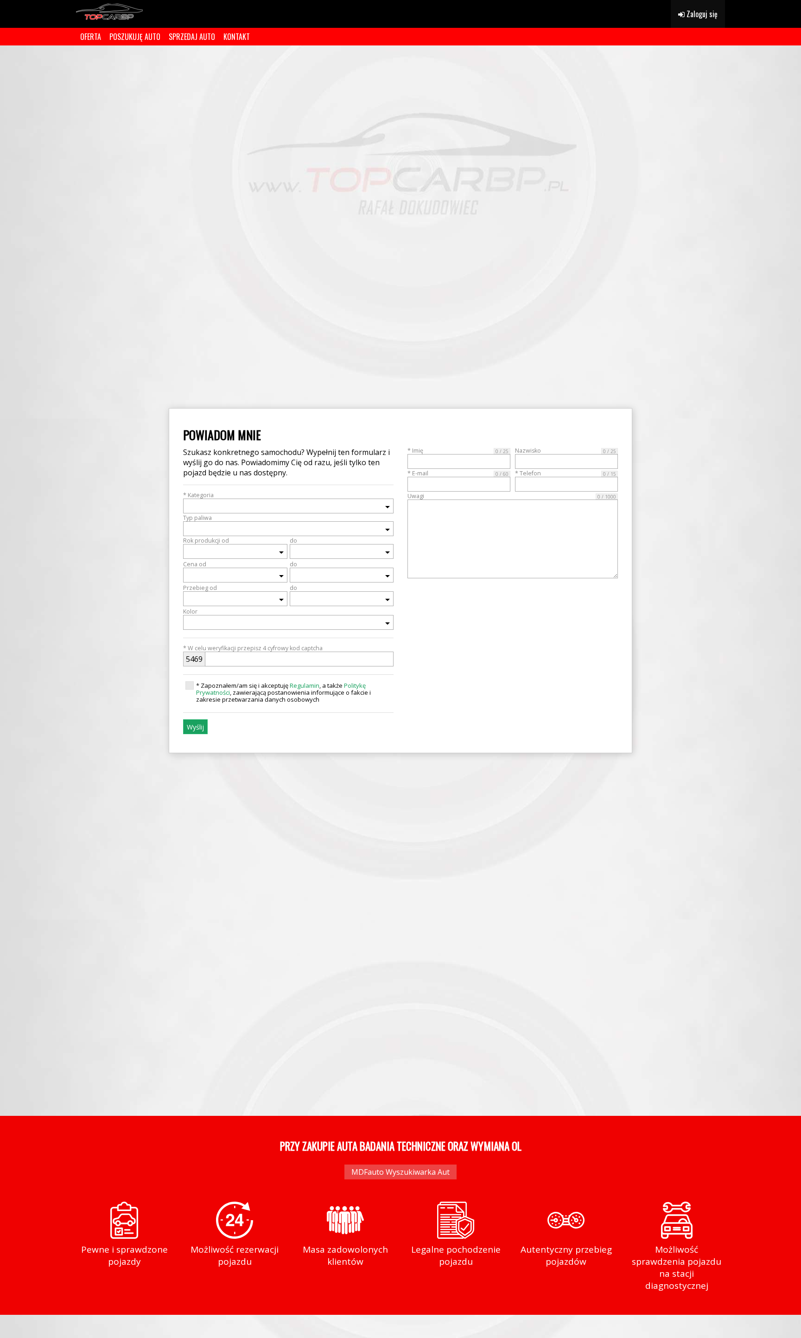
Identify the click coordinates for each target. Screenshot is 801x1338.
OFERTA (90, 36)
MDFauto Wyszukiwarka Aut (400, 1172)
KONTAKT (236, 36)
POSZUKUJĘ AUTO (134, 36)
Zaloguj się (701, 13)
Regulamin (304, 685)
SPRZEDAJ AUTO (192, 36)
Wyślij (195, 727)
